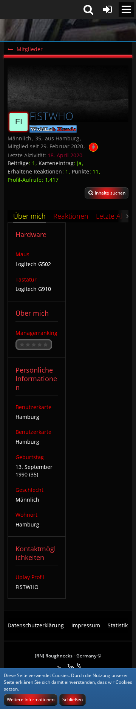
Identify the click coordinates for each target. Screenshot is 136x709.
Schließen (72, 699)
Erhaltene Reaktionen (35, 171)
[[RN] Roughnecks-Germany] (68, 30)
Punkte (80, 171)
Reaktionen (70, 216)
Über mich (29, 216)
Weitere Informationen (30, 699)
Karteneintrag (56, 163)
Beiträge (18, 163)
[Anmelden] (107, 9)
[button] (126, 9)
